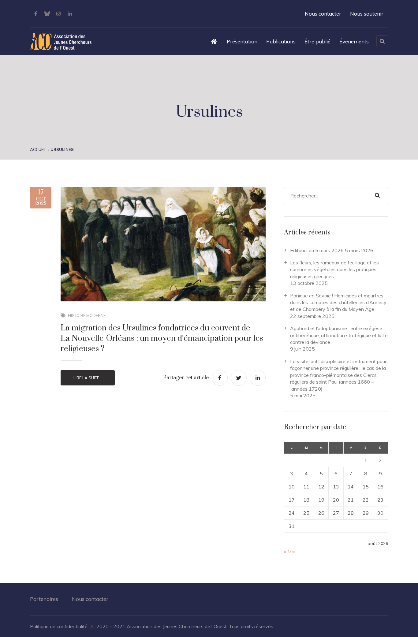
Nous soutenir (366, 13)
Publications (281, 41)
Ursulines (62, 149)
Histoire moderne (87, 315)
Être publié (317, 41)
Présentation (242, 41)
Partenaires (44, 599)
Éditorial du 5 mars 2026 (317, 250)
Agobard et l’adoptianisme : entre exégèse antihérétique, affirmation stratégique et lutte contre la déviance (339, 335)
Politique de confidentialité (59, 626)
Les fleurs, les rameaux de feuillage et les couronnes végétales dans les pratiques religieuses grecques (334, 269)
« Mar (290, 551)
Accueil (38, 149)
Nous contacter (323, 13)
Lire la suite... (87, 377)
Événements (354, 41)
